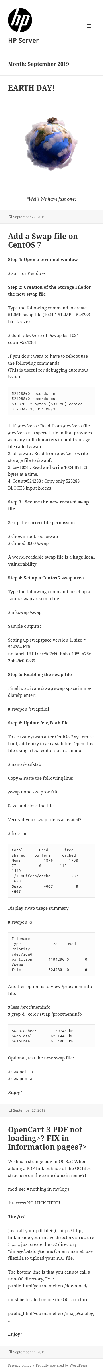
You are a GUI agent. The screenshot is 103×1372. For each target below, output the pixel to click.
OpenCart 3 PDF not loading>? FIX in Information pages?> (47, 1138)
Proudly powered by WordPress (61, 1365)
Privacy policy (19, 1365)
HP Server (23, 40)
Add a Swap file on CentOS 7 (43, 240)
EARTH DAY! (31, 88)
